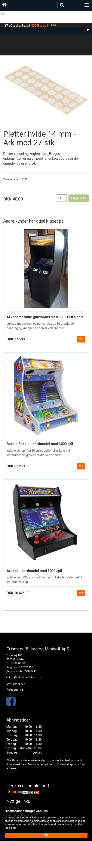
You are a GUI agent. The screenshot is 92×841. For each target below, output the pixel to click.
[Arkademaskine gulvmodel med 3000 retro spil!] (46, 270)
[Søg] (62, 5)
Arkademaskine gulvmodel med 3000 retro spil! (45, 317)
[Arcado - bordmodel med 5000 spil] (46, 524)
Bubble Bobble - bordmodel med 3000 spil (40, 444)
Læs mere (10, 827)
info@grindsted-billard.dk (25, 677)
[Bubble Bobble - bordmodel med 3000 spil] (46, 397)
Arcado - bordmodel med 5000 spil (34, 571)
